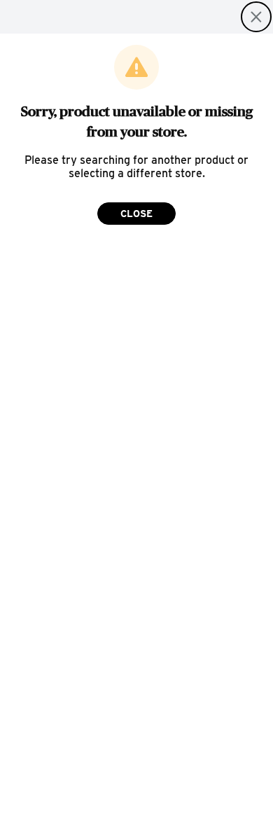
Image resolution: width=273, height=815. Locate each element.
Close (136, 213)
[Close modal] (256, 17)
